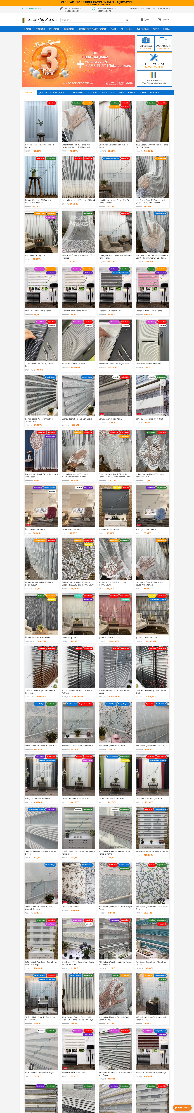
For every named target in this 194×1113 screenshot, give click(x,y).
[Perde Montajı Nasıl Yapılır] (154, 60)
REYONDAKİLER (28, 93)
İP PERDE (27, 29)
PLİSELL (166, 29)
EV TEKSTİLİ (40, 29)
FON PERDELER (127, 29)
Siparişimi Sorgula (137, 8)
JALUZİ (113, 29)
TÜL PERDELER (143, 29)
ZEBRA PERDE (69, 29)
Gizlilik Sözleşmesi (164, 8)
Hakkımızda (150, 8)
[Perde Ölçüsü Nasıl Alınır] (154, 43)
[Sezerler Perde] (39, 20)
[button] (164, 19)
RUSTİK (156, 29)
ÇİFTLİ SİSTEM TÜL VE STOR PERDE (92, 29)
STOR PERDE (54, 29)
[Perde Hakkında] (154, 78)
